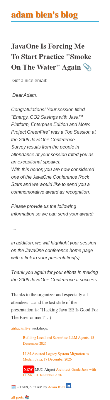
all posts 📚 (20, 397)
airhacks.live (21, 328)
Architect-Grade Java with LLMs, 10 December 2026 (59, 372)
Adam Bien (56, 386)
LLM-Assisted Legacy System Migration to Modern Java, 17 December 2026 (56, 356)
